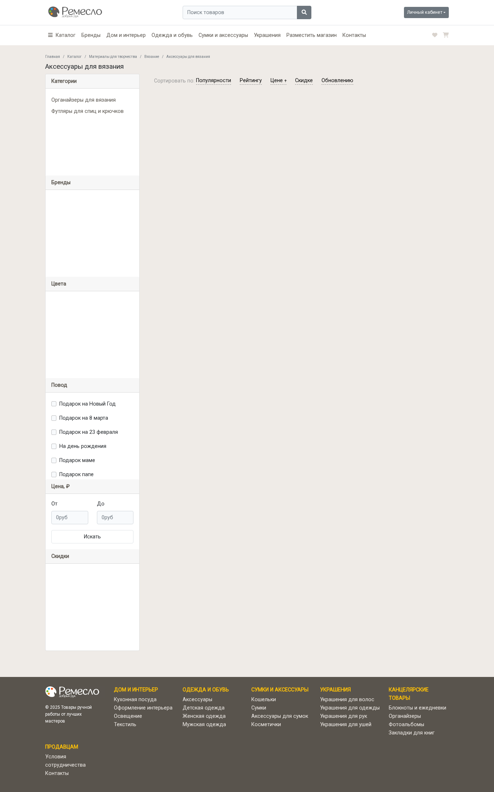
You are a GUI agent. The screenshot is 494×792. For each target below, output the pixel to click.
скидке (304, 80)
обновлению (337, 80)
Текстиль (125, 724)
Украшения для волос (347, 699)
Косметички (266, 724)
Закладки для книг (412, 733)
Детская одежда (204, 708)
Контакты (354, 35)
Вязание (151, 57)
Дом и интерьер (126, 35)
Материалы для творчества (113, 57)
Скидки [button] (60, 556)
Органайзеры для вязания (83, 100)
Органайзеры (405, 716)
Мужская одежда (204, 724)
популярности (213, 80)
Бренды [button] (61, 182)
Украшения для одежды (350, 708)
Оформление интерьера (143, 708)
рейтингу (251, 80)
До (101, 504)
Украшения (267, 35)
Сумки (258, 708)
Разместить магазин (311, 35)
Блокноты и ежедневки (417, 708)
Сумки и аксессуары (223, 35)
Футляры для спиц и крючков (87, 111)
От (54, 504)
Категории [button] (64, 81)
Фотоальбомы (406, 724)
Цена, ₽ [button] (60, 486)
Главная (52, 57)
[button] (61, 35)
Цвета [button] (58, 284)
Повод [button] (59, 385)
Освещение (128, 716)
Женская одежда (204, 716)
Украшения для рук (343, 716)
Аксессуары (197, 699)
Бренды (91, 35)
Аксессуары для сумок (279, 716)
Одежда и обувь (172, 35)
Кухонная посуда (135, 699)
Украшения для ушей (345, 724)
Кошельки (263, 699)
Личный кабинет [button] (424, 12)
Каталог (74, 57)
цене (277, 80)
